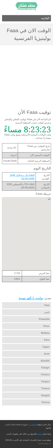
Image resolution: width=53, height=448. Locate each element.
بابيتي (46, 312)
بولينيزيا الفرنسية (31, 298)
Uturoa (45, 402)
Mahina (45, 333)
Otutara (45, 374)
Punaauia (44, 319)
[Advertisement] (26, 73)
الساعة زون (32, 424)
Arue (46, 353)
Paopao (45, 381)
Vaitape (45, 367)
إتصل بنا (41, 443)
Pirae (46, 326)
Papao (46, 346)
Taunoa (45, 388)
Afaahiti (44, 360)
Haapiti (45, 395)
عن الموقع (47, 443)
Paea (46, 339)
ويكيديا (39, 434)
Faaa (46, 305)
